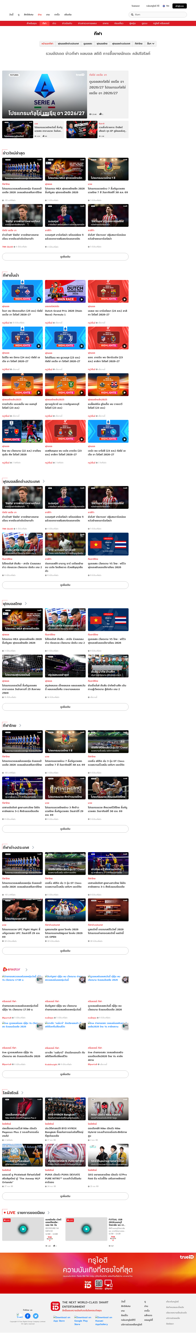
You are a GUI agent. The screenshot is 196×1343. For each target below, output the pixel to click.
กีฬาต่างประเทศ (16, 847)
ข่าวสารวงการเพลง (87, 23)
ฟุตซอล (48, 184)
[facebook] (28, 1316)
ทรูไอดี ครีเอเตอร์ (161, 23)
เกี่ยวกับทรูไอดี (172, 1301)
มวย (90, 184)
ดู (18, 14)
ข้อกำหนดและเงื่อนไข (175, 1307)
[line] (20, 1316)
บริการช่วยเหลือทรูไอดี (131, 1324)
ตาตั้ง (57, 14)
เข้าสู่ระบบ (179, 6)
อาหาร (105, 23)
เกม (48, 14)
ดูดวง (144, 23)
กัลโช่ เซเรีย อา (9, 230)
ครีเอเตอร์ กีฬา (9, 1001)
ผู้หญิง (132, 23)
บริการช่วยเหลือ (173, 1318)
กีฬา (44, 23)
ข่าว (54, 23)
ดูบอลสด (88, 43)
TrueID (17, 5)
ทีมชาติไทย (7, 559)
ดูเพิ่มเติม (65, 257)
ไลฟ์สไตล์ (10, 1092)
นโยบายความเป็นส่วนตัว (176, 1312)
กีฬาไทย (138, 43)
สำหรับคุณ (32, 23)
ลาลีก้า (48, 230)
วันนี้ (11, 14)
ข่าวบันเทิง (67, 23)
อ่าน (40, 14)
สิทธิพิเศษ (28, 14)
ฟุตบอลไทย (102, 43)
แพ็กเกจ (148, 1315)
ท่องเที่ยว (118, 23)
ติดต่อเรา (170, 1323)
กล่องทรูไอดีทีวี (128, 1320)
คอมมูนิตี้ (148, 1320)
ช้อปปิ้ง (124, 1315)
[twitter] (36, 1316)
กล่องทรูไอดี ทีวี (152, 5)
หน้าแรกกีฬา (47, 43)
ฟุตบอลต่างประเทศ (121, 43)
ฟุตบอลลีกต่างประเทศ (68, 43)
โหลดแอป (136, 5)
